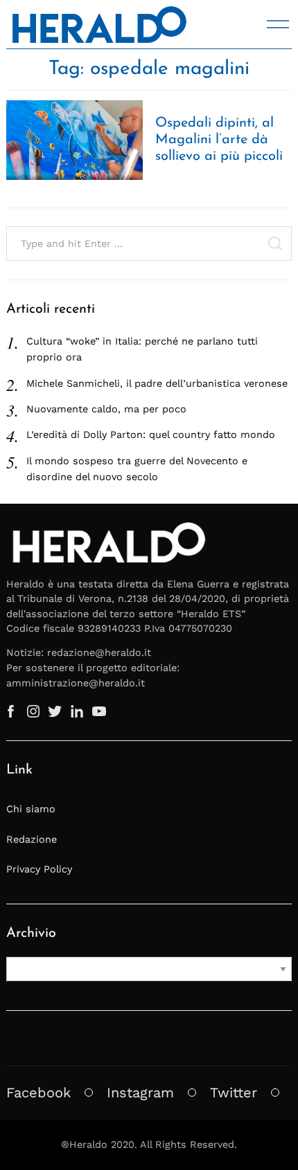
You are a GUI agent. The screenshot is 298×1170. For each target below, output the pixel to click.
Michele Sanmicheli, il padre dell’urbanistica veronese (157, 383)
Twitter (233, 1092)
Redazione (31, 839)
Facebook (38, 1092)
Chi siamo (30, 808)
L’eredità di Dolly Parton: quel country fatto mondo (150, 434)
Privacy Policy (39, 869)
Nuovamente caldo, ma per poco (106, 408)
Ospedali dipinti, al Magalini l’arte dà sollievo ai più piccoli (219, 139)
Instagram (140, 1092)
